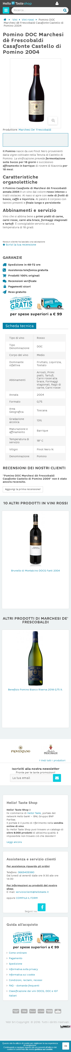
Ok (65, 1046)
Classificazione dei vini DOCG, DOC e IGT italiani (33, 993)
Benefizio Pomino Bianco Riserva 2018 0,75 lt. (35, 689)
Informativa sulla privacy (23, 969)
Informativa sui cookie (22, 974)
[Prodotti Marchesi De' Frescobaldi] (50, 749)
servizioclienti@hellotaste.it (32, 892)
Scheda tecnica (19, 326)
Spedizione (15, 963)
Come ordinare (18, 952)
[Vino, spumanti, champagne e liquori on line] (17, 4)
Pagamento (15, 958)
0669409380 (26, 872)
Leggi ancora (14, 842)
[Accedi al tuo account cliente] (57, 4)
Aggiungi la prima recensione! (23, 489)
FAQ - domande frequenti (24, 985)
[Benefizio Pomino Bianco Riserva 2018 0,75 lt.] (35, 658)
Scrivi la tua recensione (20, 244)
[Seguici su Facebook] (42, 907)
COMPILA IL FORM (27, 898)
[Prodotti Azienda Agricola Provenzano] (20, 749)
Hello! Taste (34, 813)
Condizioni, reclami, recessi (25, 980)
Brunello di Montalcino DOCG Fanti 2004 (35, 570)
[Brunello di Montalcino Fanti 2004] (35, 539)
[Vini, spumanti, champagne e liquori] (5, 19)
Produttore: (10, 129)
